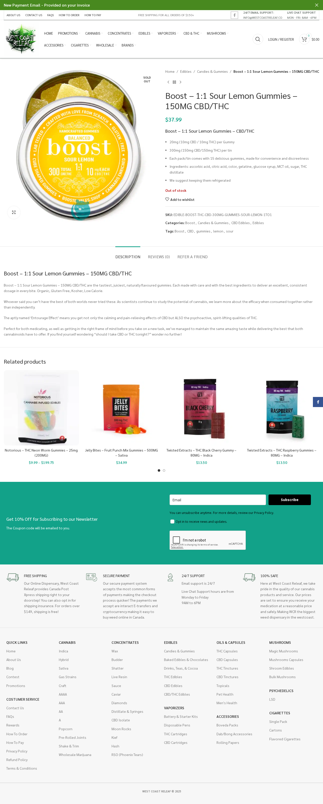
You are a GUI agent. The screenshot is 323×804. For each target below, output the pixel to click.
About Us (13, 659)
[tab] (127, 254)
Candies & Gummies (212, 71)
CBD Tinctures (227, 676)
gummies (203, 231)
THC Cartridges (175, 733)
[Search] (258, 39)
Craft (62, 685)
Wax (115, 651)
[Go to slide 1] (159, 470)
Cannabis (67, 642)
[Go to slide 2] (164, 470)
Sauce (116, 685)
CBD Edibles (240, 222)
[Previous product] (168, 82)
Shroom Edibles (281, 668)
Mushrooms (280, 642)
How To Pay (15, 742)
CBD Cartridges (175, 742)
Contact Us (15, 707)
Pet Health (225, 694)
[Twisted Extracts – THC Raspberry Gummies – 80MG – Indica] (281, 407)
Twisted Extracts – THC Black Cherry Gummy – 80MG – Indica (201, 452)
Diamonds (119, 702)
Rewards (12, 725)
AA (61, 711)
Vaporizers (174, 707)
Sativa (63, 668)
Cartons (275, 730)
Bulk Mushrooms (282, 676)
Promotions (15, 685)
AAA (62, 702)
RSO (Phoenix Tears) (127, 754)
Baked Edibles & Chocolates (186, 659)
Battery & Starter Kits (181, 716)
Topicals (223, 685)
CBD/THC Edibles (177, 694)
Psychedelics (281, 690)
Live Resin (119, 676)
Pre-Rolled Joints (72, 737)
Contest (12, 676)
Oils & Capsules (231, 642)
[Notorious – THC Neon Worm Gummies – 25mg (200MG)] (41, 407)
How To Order (17, 733)
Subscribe (290, 499)
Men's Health (227, 702)
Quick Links (17, 642)
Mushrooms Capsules (286, 659)
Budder (117, 659)
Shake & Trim (69, 746)
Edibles (186, 71)
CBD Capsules (227, 659)
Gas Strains (67, 676)
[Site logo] (21, 38)
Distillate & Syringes (127, 711)
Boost (190, 222)
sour (229, 231)
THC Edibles (173, 676)
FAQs (10, 716)
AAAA (63, 694)
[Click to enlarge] (14, 212)
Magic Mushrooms (283, 651)
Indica (63, 651)
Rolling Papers (228, 742)
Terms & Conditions (21, 768)
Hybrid (64, 659)
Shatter (118, 668)
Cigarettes (279, 713)
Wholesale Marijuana (75, 754)
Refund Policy (17, 759)
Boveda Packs (227, 725)
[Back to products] (174, 82)
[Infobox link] (262, 15)
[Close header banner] (316, 5)
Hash (115, 746)
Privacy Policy (16, 751)
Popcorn (65, 728)
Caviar (116, 694)
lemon (218, 231)
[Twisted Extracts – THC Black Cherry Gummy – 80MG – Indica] (201, 407)
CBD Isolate (121, 720)
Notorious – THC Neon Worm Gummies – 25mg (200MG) (41, 452)
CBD (190, 231)
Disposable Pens (177, 725)
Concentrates (125, 642)
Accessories (228, 716)
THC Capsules (227, 651)
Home (170, 71)
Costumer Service (22, 699)
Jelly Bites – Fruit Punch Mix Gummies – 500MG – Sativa (121, 452)
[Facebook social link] (234, 15)
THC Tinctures (227, 668)
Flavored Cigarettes (285, 739)
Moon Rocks (121, 728)
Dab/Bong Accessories (234, 733)
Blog (10, 668)
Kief (114, 737)
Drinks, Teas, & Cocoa (181, 668)
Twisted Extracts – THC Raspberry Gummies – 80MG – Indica (281, 452)
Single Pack (278, 721)
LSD (272, 699)
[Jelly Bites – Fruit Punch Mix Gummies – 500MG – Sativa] (121, 407)
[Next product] (180, 82)
